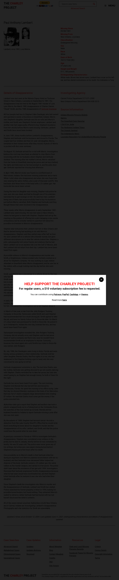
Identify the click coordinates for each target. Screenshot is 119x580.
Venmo (84, 294)
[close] (101, 279)
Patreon (57, 294)
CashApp (74, 294)
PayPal (65, 294)
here (64, 300)
